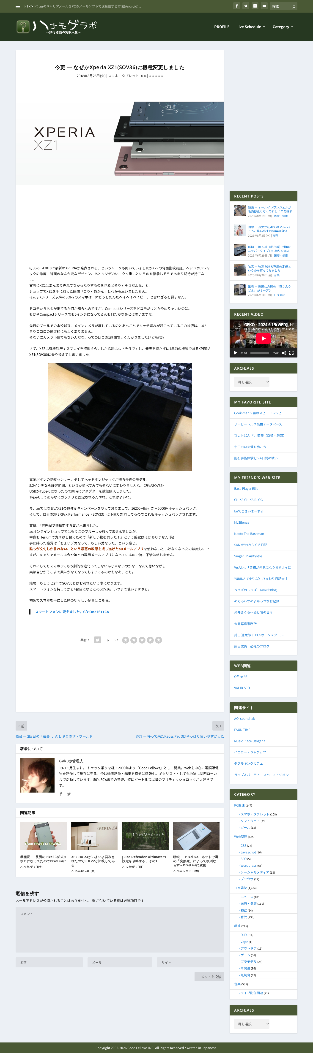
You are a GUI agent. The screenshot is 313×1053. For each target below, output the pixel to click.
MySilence (241, 522)
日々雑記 (279, 295)
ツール (245, 827)
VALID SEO (242, 687)
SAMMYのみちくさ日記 (250, 544)
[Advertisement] (120, 226)
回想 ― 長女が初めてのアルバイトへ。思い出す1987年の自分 (269, 229)
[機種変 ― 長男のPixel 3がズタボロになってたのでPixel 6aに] (43, 836)
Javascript (248, 852)
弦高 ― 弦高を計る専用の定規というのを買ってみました (269, 268)
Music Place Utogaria (249, 741)
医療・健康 (281, 216)
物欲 (244, 910)
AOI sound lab (244, 718)
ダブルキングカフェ (248, 763)
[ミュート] (284, 353)
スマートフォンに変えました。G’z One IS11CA (72, 611)
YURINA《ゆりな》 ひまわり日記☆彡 (261, 578)
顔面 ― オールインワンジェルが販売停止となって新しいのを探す (270, 209)
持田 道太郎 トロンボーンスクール (258, 635)
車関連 (245, 968)
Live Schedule (248, 27)
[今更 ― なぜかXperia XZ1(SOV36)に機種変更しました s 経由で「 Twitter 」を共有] (97, 639)
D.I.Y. (244, 934)
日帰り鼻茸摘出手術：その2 (59, 6)
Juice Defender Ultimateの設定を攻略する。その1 (144, 859)
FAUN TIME (242, 729)
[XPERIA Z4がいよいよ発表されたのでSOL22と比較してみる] (94, 836)
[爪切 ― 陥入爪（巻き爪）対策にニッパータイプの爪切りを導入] (240, 250)
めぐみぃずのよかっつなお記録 (256, 601)
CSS (243, 845)
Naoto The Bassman (249, 533)
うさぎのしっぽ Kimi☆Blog (255, 589)
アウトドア (249, 948)
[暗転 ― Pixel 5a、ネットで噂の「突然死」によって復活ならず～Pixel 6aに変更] (196, 836)
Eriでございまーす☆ (249, 511)
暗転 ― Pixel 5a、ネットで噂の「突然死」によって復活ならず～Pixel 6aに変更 (195, 861)
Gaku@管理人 (71, 760)
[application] (263, 338)
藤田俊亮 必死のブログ (251, 646)
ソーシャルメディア (255, 872)
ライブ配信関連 (252, 993)
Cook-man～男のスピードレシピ (258, 413)
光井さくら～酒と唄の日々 (253, 612)
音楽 (277, 275)
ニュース (247, 896)
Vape (244, 941)
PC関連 (239, 805)
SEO (244, 858)
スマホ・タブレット (123, 75)
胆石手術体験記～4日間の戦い (256, 458)
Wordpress (249, 865)
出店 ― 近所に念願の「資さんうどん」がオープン (269, 288)
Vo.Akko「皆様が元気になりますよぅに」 (264, 567)
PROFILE (222, 27)
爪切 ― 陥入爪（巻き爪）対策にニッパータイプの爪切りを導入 (269, 249)
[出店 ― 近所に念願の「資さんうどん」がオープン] (240, 289)
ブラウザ (247, 879)
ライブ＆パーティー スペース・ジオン (261, 774)
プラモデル (249, 961)
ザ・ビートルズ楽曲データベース (258, 424)
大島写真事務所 (245, 623)
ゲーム (245, 955)
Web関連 (240, 836)
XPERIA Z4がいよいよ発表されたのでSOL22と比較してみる (93, 861)
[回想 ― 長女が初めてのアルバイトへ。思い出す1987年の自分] (240, 230)
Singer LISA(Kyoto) (248, 556)
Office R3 (240, 676)
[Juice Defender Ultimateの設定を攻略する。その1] (145, 836)
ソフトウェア (250, 820)
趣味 (237, 925)
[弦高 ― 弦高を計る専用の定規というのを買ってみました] (240, 270)
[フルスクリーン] (291, 353)
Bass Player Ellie (246, 488)
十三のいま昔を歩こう (250, 446)
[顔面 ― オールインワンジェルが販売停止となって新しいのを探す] (240, 210)
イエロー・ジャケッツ (250, 752)
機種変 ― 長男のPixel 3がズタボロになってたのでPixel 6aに (43, 859)
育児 (275, 235)
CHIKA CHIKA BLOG (248, 499)
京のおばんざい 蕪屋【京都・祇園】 (260, 435)
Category (281, 27)
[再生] (235, 353)
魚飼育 (245, 975)
